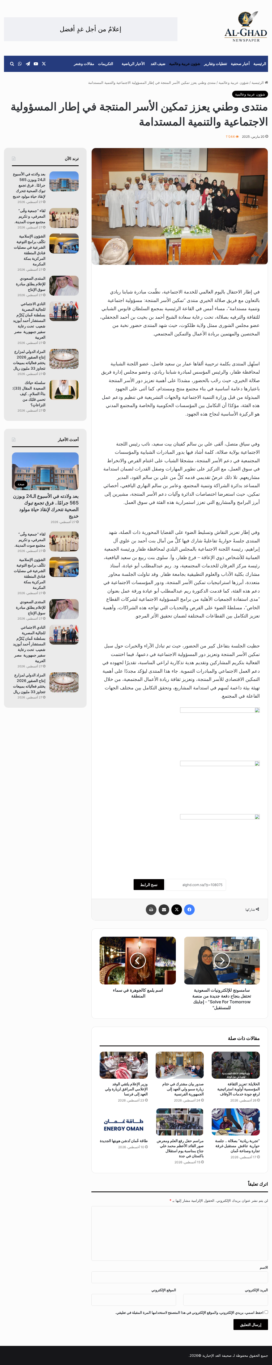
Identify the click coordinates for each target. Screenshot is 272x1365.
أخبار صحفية (240, 63)
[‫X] (176, 909)
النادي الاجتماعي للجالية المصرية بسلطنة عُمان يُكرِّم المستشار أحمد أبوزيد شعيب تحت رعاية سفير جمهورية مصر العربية (29, 320)
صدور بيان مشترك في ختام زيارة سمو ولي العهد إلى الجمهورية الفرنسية (183, 1089)
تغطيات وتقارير (215, 63)
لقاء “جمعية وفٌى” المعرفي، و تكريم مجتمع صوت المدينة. (29, 216)
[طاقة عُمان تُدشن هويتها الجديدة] (124, 1121)
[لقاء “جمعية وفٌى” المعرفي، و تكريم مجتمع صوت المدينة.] (64, 218)
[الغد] (246, 26)
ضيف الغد (158, 63)
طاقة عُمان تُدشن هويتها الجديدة (124, 1140)
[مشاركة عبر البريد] (164, 909)
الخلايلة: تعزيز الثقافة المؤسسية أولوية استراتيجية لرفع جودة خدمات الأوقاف (238, 1089)
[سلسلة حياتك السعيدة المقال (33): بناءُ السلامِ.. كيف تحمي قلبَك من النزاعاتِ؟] (64, 390)
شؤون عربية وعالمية (184, 63)
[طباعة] (151, 909)
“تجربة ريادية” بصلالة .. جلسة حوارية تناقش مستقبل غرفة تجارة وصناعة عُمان (237, 1145)
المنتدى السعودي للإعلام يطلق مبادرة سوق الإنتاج (30, 284)
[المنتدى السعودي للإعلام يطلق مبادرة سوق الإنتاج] (64, 286)
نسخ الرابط (149, 884)
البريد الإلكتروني (256, 1290)
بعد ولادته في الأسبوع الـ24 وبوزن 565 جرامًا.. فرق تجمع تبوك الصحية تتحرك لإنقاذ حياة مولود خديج (29, 185)
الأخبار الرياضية (133, 63)
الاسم (264, 1267)
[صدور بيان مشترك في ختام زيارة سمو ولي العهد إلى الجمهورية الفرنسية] (180, 1065)
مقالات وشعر (84, 63)
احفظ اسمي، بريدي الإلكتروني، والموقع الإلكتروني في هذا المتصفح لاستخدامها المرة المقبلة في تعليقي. (189, 1312)
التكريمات (105, 63)
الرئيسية (259, 63)
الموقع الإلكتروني (163, 1290)
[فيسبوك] (189, 909)
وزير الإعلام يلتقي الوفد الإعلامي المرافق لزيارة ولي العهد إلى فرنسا (126, 1089)
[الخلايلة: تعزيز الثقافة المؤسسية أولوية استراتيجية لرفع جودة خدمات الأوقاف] (236, 1065)
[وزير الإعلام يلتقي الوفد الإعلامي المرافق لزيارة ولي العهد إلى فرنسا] (124, 1065)
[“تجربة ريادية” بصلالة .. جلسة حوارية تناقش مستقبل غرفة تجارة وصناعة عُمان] (236, 1121)
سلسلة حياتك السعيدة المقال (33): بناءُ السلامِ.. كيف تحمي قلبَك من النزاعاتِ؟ (28, 393)
